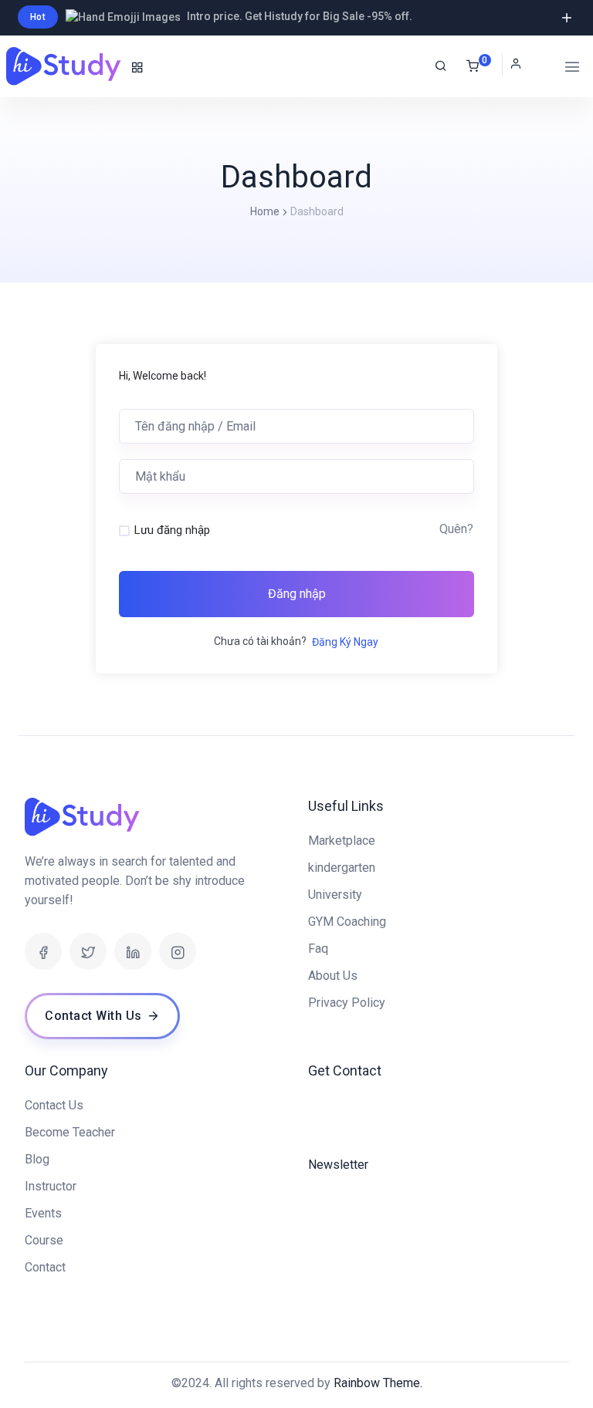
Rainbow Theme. (378, 1383)
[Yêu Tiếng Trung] (65, 66)
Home (265, 211)
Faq (318, 948)
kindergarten (341, 867)
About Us (332, 975)
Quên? (456, 529)
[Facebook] (43, 951)
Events (43, 1213)
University (335, 894)
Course (44, 1240)
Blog (37, 1159)
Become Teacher (70, 1132)
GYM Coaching (347, 921)
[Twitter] (88, 951)
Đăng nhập (297, 593)
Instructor (50, 1186)
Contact (45, 1267)
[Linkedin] (132, 951)
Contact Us (54, 1105)
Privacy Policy (346, 1002)
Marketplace (341, 840)
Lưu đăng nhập (172, 530)
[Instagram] (177, 951)
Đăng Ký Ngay (345, 642)
